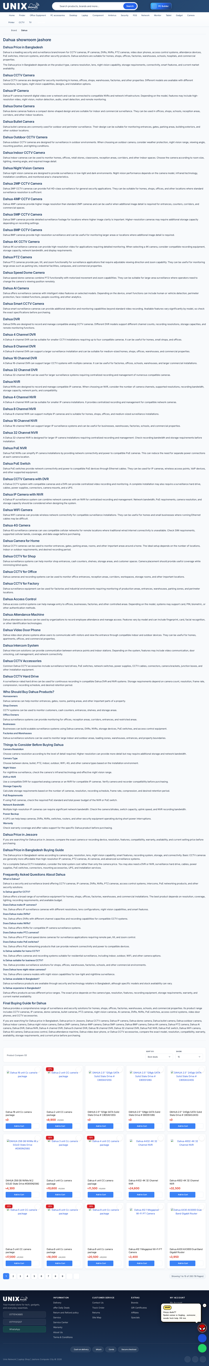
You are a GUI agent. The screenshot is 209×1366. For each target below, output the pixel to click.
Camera (190, 15)
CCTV (21, 22)
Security (124, 15)
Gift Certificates (139, 1307)
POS (135, 15)
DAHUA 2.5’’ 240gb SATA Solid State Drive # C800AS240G (186, 1113)
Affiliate (135, 1312)
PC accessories (57, 15)
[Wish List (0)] (186, 6)
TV (30, 22)
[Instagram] (195, 1359)
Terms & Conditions (63, 1337)
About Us (58, 1332)
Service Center (60, 1322)
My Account (176, 1302)
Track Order (98, 1307)
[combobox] (91, 6)
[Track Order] (194, 6)
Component (98, 15)
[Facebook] (188, 1359)
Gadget (179, 15)
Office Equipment (38, 15)
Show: (179, 1051)
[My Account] (178, 6)
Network (145, 15)
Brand (14, 30)
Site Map (96, 1317)
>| (76, 1276)
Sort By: (150, 1051)
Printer (11, 22)
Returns (96, 1312)
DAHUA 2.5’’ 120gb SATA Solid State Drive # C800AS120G (103, 1113)
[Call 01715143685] (202, 1338)
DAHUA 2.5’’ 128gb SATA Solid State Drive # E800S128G (144, 1113)
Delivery (57, 1302)
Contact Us (97, 1302)
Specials (135, 1317)
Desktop (73, 15)
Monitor (157, 15)
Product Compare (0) (17, 1055)
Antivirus (112, 15)
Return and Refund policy (66, 1312)
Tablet (168, 15)
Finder (22, 15)
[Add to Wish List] (37, 1069)
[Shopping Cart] (202, 6)
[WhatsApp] (202, 1348)
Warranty (57, 1327)
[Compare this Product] (36, 1126)
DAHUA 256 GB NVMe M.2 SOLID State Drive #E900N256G (22, 1182)
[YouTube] (203, 1359)
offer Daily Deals (61, 1307)
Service (57, 1317)
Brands (134, 1302)
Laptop (85, 15)
